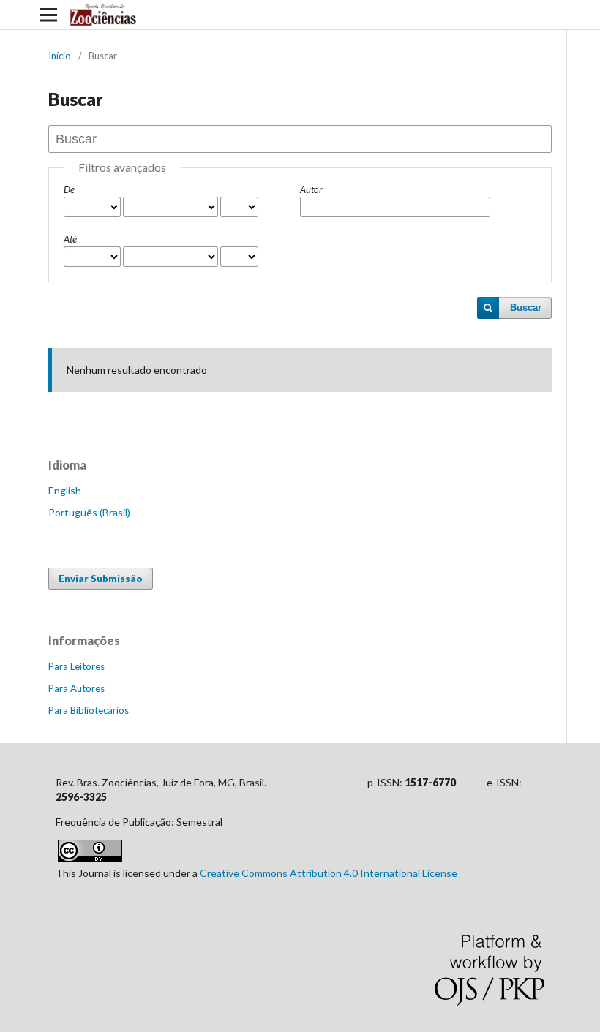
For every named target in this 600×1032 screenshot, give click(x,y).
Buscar (525, 307)
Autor (311, 189)
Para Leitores (76, 666)
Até (70, 239)
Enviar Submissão (101, 578)
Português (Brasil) (89, 512)
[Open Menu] (48, 14)
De (69, 189)
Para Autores (76, 688)
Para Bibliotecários (88, 710)
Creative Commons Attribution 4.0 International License (328, 873)
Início (59, 55)
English (64, 490)
